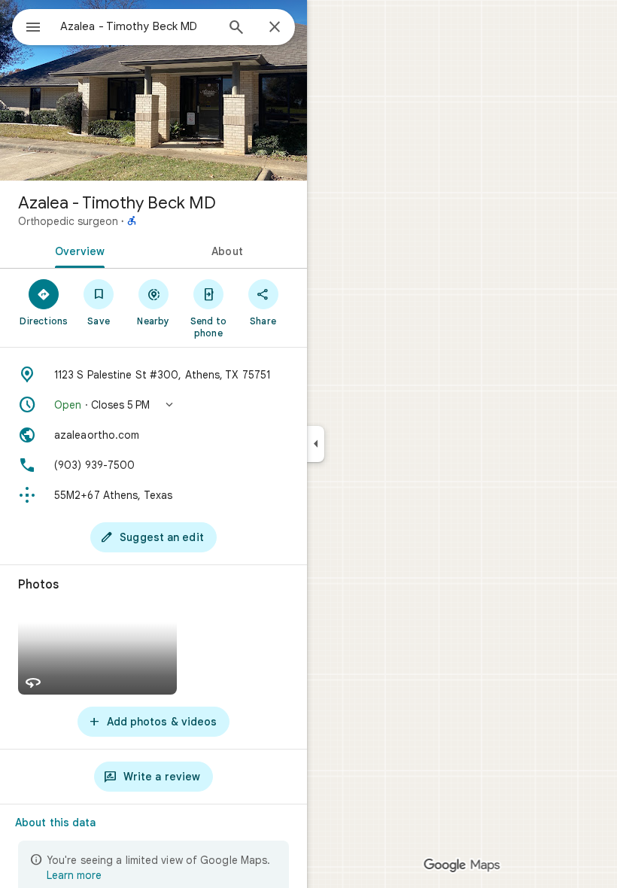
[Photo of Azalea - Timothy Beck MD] (153, 90)
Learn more (74, 875)
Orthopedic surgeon (68, 221)
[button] (153, 405)
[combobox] (137, 26)
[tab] (76, 250)
